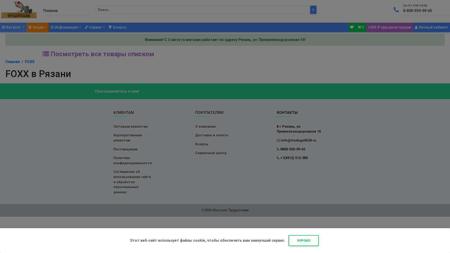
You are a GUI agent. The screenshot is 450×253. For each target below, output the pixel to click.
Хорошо (303, 240)
